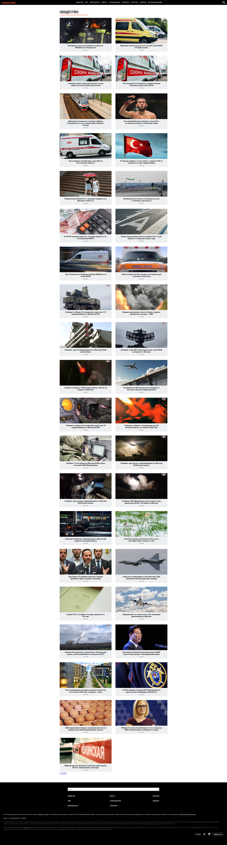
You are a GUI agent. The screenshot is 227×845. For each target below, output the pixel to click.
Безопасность (95, 2)
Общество (79, 2)
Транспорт (126, 2)
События (143, 2)
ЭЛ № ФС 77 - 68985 (43, 814)
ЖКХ (86, 2)
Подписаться (218, 834)
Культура (134, 2)
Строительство (114, 2)
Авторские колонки (155, 2)
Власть (104, 2)
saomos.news (9, 2)
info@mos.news (192, 814)
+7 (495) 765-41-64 (182, 814)
